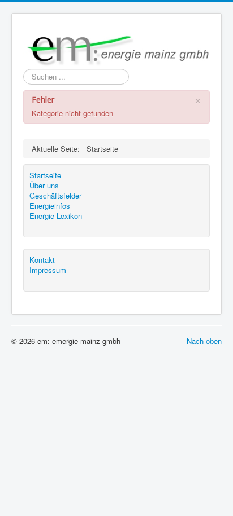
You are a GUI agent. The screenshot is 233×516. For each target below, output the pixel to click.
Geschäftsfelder (55, 196)
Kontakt (42, 260)
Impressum (47, 270)
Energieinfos (49, 206)
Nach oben (204, 341)
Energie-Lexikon (55, 216)
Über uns (44, 185)
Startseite (45, 175)
